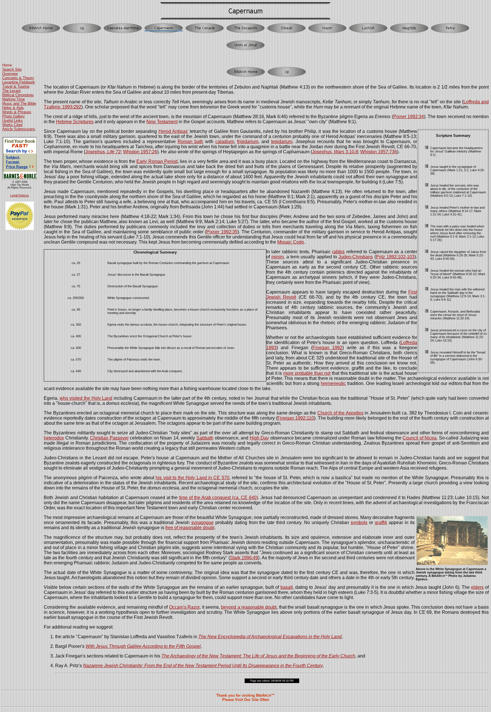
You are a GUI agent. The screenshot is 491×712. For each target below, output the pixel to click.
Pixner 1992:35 (221, 231)
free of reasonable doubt (189, 527)
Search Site (12, 69)
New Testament (162, 121)
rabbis (338, 251)
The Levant (11, 91)
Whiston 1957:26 (140, 151)
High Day (259, 437)
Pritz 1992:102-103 (395, 256)
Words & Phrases (16, 112)
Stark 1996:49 (244, 557)
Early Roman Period (157, 161)
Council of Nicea (419, 437)
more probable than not (306, 373)
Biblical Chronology (18, 95)
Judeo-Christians (355, 256)
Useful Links (12, 120)
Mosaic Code (290, 242)
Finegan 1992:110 (295, 418)
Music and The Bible (19, 103)
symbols (359, 522)
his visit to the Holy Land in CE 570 (192, 477)
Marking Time (13, 99)
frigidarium (247, 141)
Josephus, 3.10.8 (335, 151)
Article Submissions (18, 129)
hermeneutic (333, 383)
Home (7, 65)
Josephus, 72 (103, 151)
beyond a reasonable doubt (248, 607)
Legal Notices (19, 195)
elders (477, 587)
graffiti (381, 522)
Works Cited (12, 125)
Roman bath (190, 141)
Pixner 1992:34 (408, 116)
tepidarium (281, 141)
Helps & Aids (13, 108)
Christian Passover (109, 437)
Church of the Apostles (340, 413)
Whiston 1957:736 (378, 151)
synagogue (202, 522)
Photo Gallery (13, 116)
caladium (224, 141)
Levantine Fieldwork (18, 82)
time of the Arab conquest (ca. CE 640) (218, 497)
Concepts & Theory (18, 78)
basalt (286, 587)
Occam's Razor (184, 607)
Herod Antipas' (173, 131)
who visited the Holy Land (86, 398)
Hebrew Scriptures (74, 121)
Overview (10, 74)
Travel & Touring (15, 86)
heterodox (54, 437)
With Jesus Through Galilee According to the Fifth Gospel (143, 646)
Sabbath (204, 437)
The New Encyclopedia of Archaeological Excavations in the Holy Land (270, 636)
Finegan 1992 (327, 347)
